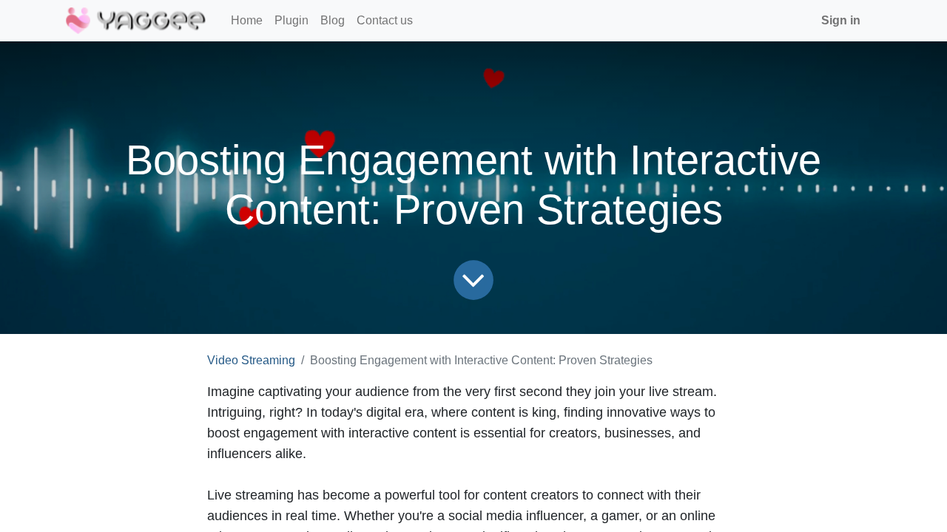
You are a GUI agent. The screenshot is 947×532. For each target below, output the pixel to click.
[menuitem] (247, 20)
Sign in (840, 20)
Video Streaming (251, 360)
